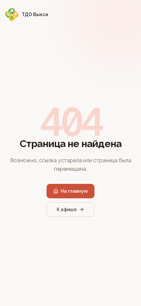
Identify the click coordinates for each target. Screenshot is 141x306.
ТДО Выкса (35, 14)
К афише (67, 209)
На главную (74, 191)
